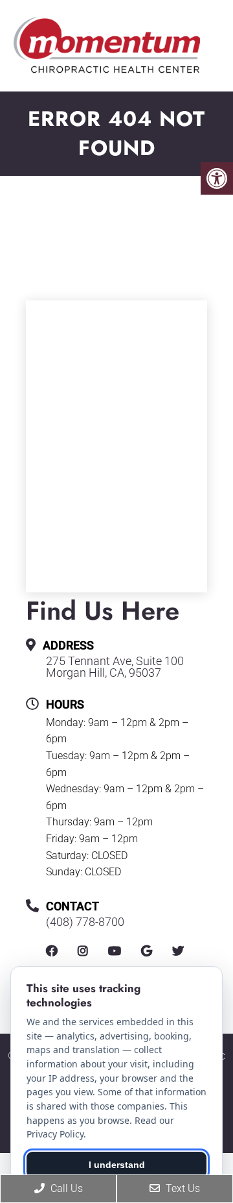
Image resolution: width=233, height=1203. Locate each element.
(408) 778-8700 (85, 922)
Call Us (65, 1188)
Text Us (181, 1188)
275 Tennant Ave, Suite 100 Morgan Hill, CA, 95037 (115, 667)
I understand (117, 1165)
